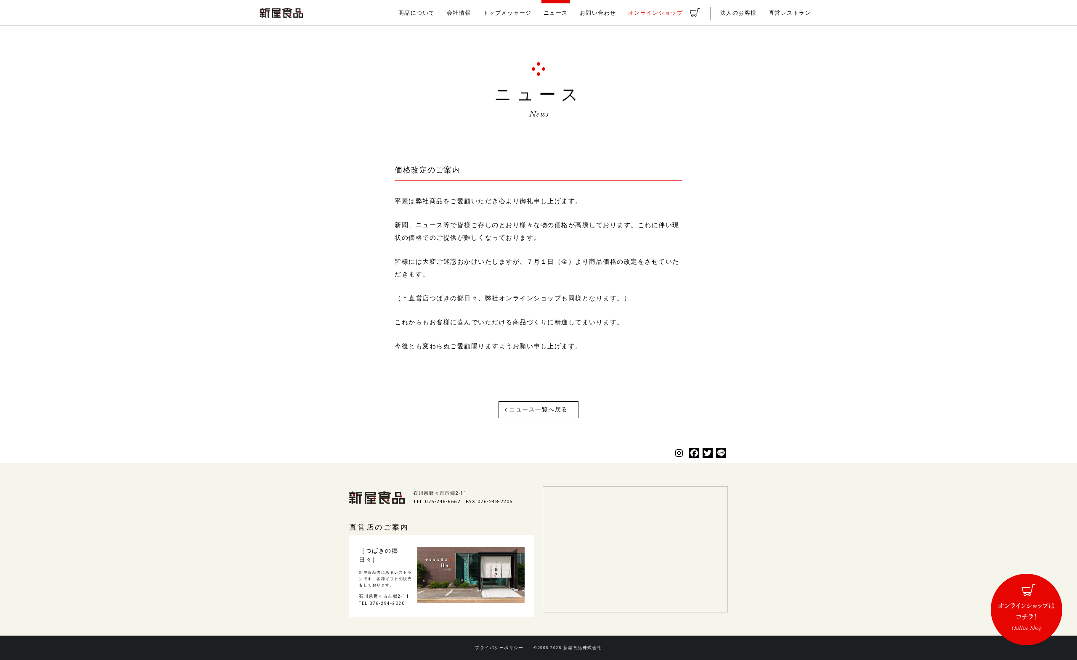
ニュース (556, 13)
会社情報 (459, 13)
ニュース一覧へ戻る (538, 409)
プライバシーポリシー (499, 648)
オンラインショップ (655, 13)
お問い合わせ (598, 13)
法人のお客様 (738, 13)
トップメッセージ (507, 13)
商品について (416, 13)
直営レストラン (790, 13)
